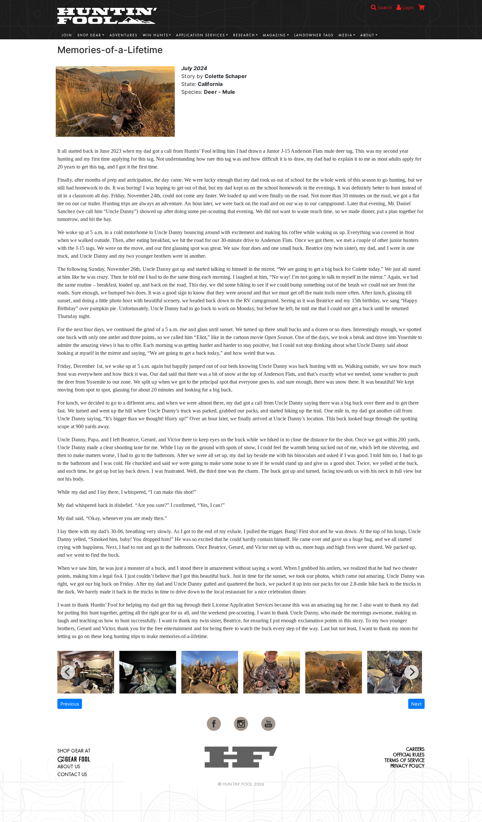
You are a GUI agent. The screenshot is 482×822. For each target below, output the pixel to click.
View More (405, 49)
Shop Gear (89, 35)
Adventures (123, 35)
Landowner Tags (313, 35)
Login (407, 7)
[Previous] (68, 672)
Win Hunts (155, 35)
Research (244, 35)
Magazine (274, 35)
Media (345, 35)
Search (384, 7)
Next (416, 704)
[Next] (411, 672)
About (367, 35)
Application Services (200, 35)
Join (67, 35)
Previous (69, 704)
